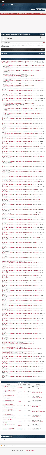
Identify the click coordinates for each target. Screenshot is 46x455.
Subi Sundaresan (37, 371)
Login (33, 9)
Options (42, 34)
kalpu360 (36, 333)
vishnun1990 (36, 146)
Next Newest (41, 53)
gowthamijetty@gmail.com (39, 161)
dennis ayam (36, 310)
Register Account (41, 9)
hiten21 (35, 305)
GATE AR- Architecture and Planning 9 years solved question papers (8, 397)
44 (24, 429)
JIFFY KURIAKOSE (38, 133)
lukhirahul (36, 323)
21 (24, 405)
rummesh (35, 298)
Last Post (34, 388)
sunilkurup (38, 425)
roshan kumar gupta (38, 290)
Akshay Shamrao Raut (40, 411)
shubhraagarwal (37, 115)
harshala (35, 126)
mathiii (35, 292)
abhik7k (35, 242)
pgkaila (8, 36)
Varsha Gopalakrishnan (39, 65)
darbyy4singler (39, 388)
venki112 (35, 100)
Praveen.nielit (36, 275)
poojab (36, 83)
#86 (44, 42)
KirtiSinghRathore (38, 113)
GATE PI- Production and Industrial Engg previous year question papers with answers (9, 416)
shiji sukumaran (37, 237)
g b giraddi (36, 257)
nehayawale (36, 229)
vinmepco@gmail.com (38, 300)
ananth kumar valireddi (38, 308)
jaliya (32, 61)
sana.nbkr (36, 194)
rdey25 (35, 353)
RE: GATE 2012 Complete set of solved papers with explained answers (17, 62)
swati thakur (36, 201)
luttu (20, 415)
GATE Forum (30, 13)
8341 (37, 406)
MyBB (18, 450)
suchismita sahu (37, 335)
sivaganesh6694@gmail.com (7, 352)
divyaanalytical (37, 196)
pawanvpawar (36, 295)
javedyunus (36, 285)
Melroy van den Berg (30, 450)
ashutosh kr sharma (38, 169)
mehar (20, 401)
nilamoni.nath (36, 356)
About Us (25, 451)
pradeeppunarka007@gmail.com (8, 261)
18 (24, 425)
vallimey (35, 325)
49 (24, 420)
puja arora (36, 131)
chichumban (19, 387)
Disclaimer (21, 451)
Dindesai (35, 376)
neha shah (36, 277)
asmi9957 (36, 265)
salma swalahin (37, 143)
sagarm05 (37, 70)
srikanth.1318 (36, 255)
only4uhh (38, 416)
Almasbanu (36, 244)
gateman (20, 391)
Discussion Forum (14, 13)
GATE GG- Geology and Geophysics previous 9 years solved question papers (9, 406)
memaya (35, 247)
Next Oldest (4, 53)
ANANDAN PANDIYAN (38, 249)
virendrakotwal (37, 80)
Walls (35, 318)
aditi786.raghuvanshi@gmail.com (8, 344)
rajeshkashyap (37, 315)
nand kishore (37, 108)
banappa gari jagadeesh (38, 209)
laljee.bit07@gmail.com (38, 320)
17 (24, 391)
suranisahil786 (37, 270)
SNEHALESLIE (36, 262)
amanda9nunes (39, 392)
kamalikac (36, 189)
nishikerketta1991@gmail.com (9, 86)
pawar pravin (36, 348)
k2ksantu (35, 191)
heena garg (36, 128)
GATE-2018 (19, 429)
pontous (35, 136)
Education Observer (6, 13)
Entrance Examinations (23, 13)
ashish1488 (36, 88)
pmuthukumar (36, 267)
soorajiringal (36, 181)
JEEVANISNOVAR (39, 421)
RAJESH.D (36, 328)
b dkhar (35, 303)
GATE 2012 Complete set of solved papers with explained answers (15, 61)
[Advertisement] (23, 24)
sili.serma (35, 176)
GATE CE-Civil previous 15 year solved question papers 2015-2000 (9, 392)
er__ (34, 138)
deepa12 (35, 363)
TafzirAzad (36, 361)
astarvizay (36, 358)
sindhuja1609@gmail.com (39, 153)
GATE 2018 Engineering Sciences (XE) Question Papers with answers (9, 411)
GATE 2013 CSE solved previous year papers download (8, 421)
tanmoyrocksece (37, 287)
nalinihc (35, 214)
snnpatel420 (36, 252)
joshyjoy (35, 366)
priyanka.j (36, 222)
